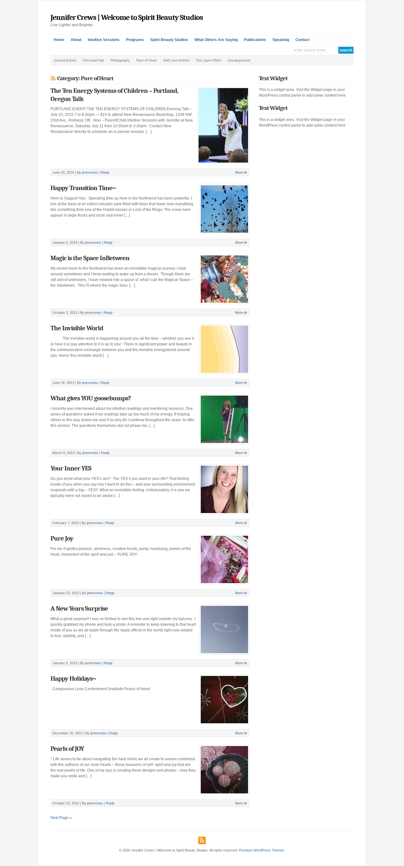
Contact (302, 40)
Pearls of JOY (67, 748)
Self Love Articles (176, 60)
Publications (255, 40)
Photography (120, 60)
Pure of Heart (146, 60)
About (76, 40)
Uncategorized (239, 60)
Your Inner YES (70, 468)
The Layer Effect (208, 60)
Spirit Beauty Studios (169, 40)
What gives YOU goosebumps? (90, 398)
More (239, 172)
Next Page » (61, 817)
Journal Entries (65, 60)
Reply (105, 172)
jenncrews (90, 172)
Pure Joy (61, 538)
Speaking (280, 40)
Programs (135, 40)
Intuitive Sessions (104, 40)
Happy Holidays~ (73, 678)
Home (59, 40)
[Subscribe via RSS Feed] (202, 839)
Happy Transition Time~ (83, 188)
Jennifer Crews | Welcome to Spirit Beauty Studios (126, 17)
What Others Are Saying (216, 40)
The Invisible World (76, 328)
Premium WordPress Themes (261, 850)
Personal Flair (93, 60)
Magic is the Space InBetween (89, 258)
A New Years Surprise (79, 608)
